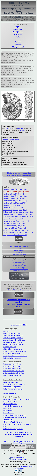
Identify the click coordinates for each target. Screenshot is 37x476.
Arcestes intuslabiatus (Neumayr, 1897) (16, 230)
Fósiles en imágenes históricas (13, 371)
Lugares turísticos (24, 399)
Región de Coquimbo (10, 382)
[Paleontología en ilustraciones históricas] (19, 185)
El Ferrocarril (7, 408)
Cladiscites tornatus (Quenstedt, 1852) (16, 221)
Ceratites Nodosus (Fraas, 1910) (14, 205)
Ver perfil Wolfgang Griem (19, 459)
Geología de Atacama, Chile (12, 406)
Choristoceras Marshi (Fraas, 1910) (15, 228)
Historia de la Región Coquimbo (14, 384)
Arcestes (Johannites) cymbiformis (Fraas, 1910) (19, 233)
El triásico (19, 248)
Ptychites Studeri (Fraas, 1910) (13, 219)
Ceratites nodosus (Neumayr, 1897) (15, 201)
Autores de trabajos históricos (13, 373)
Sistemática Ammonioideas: (10, 140)
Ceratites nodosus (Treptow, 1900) (14, 203)
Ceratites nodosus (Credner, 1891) (14, 198)
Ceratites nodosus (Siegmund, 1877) (15, 196)
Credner (22, 130)
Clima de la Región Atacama (12, 422)
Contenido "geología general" (19, 264)
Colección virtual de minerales (13, 344)
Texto (18, 37)
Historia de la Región (10, 402)
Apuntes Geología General (19, 246)
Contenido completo (19, 262)
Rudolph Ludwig (19, 244)
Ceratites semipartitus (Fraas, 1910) (15, 210)
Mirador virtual (8, 415)
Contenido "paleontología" (19, 265)
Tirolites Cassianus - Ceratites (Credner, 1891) (18, 212)
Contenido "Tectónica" (19, 267)
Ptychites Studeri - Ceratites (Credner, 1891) (18, 217)
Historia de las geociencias (12, 354)
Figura (17, 27)
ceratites (20, 128)
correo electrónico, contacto (19, 457)
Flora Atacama (8, 411)
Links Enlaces (7, 424)
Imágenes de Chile (9, 393)
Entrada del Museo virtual (12, 364)
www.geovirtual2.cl (18, 325)
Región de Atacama (10, 399)
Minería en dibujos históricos (13, 369)
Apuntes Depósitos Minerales (13, 338)
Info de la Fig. (18, 29)
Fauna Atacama (8, 413)
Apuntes (6, 331)
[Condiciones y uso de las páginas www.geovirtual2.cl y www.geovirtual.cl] (23, 452)
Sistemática (17, 34)
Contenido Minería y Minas (19, 270)
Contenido (18, 44)
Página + (18, 42)
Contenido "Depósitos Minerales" (19, 269)
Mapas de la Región (10, 417)
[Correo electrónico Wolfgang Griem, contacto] (21, 452)
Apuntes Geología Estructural (13, 335)
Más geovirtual (18, 47)
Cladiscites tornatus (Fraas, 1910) (14, 226)
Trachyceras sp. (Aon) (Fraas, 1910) (15, 235)
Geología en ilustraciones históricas (15, 356)
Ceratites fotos (19, 252)
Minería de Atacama (10, 404)
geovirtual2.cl (7, 441)
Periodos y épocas (9, 347)
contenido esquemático (12, 434)
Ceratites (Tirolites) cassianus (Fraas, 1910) (17, 214)
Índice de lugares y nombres (13, 389)
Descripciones (17, 32)
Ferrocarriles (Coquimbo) (12, 387)
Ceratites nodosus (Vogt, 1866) (13, 194)
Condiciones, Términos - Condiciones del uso (18, 290)
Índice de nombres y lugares (13, 429)
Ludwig (8, 128)
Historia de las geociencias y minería (23, 443)
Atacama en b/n (20, 415)
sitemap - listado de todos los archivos (18, 432)
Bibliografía (17, 424)
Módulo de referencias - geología (14, 351)
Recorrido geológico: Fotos (12, 342)
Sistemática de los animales (12, 349)
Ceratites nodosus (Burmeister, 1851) (15, 189)
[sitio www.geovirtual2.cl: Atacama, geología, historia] (19, 279)
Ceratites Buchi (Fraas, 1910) (13, 208)
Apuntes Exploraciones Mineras (14, 340)
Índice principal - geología (19, 261)
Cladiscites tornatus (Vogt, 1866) (14, 223)
